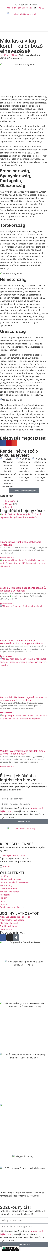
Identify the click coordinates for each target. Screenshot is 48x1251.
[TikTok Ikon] (16, 937)
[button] (24, 31)
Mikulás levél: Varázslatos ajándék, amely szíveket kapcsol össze (22, 752)
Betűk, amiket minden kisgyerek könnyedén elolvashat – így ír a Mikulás (21, 642)
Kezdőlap (4, 55)
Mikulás (14, 55)
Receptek (9, 507)
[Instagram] (9, 937)
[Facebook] (3, 937)
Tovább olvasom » (7, 557)
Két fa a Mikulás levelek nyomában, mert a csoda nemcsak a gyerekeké (23, 699)
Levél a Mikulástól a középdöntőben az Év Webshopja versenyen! (23, 589)
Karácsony (10, 501)
